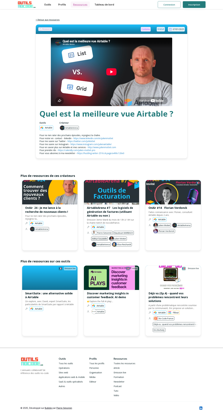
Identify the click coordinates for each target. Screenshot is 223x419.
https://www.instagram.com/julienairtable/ (91, 144)
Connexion (169, 4)
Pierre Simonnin (64, 408)
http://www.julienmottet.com (102, 147)
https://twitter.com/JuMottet (81, 141)
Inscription (194, 4)
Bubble (48, 408)
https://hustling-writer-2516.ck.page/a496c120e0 (100, 153)
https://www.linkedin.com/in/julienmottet (93, 138)
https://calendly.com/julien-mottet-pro (76, 150)
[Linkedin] (201, 408)
